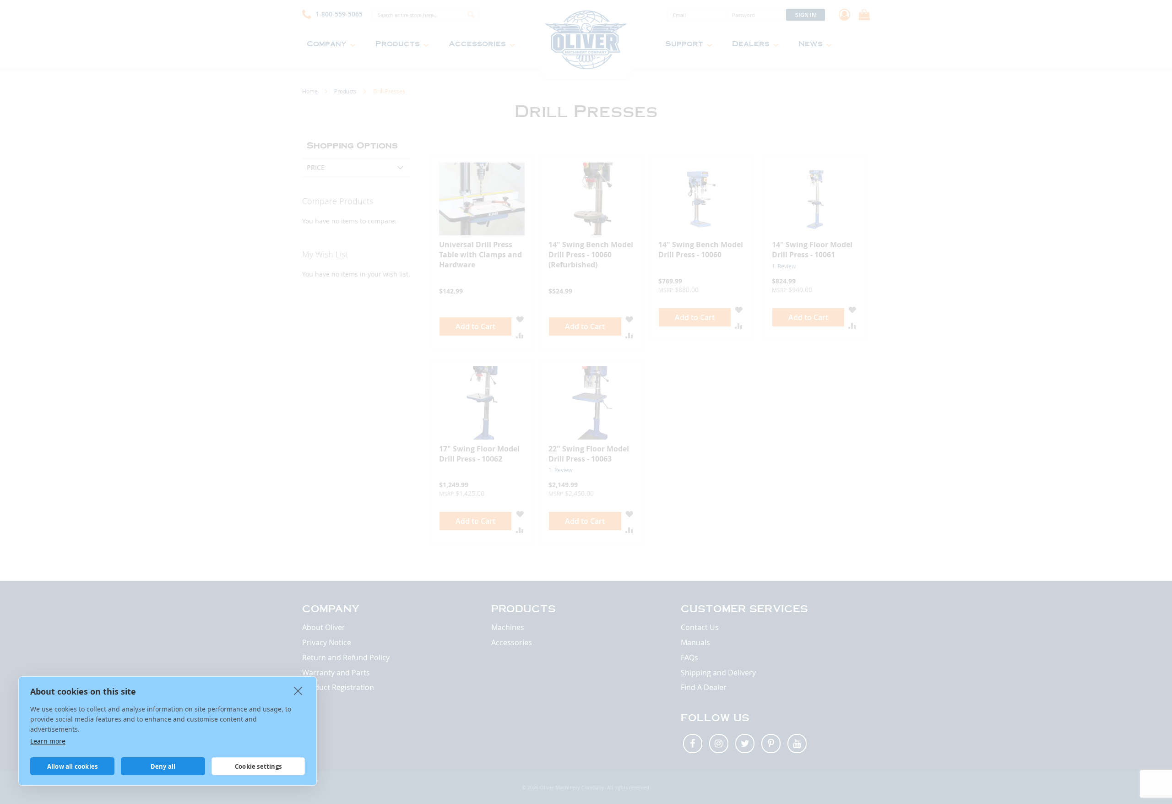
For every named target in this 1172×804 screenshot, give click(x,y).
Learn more (47, 741)
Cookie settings (258, 766)
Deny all (163, 766)
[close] (298, 690)
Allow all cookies (72, 766)
